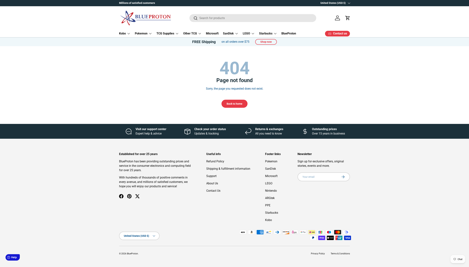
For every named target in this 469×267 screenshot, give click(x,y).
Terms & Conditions (340, 253)
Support (211, 176)
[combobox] (252, 18)
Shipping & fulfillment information (228, 168)
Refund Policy (215, 161)
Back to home (234, 103)
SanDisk (228, 33)
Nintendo (271, 190)
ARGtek (270, 198)
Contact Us (213, 190)
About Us (212, 183)
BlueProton (288, 33)
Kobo (122, 33)
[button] (348, 18)
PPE (267, 205)
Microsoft (212, 33)
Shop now (266, 41)
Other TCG (190, 33)
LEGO (246, 33)
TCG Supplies (165, 33)
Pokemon (141, 33)
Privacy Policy (318, 253)
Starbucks (265, 33)
